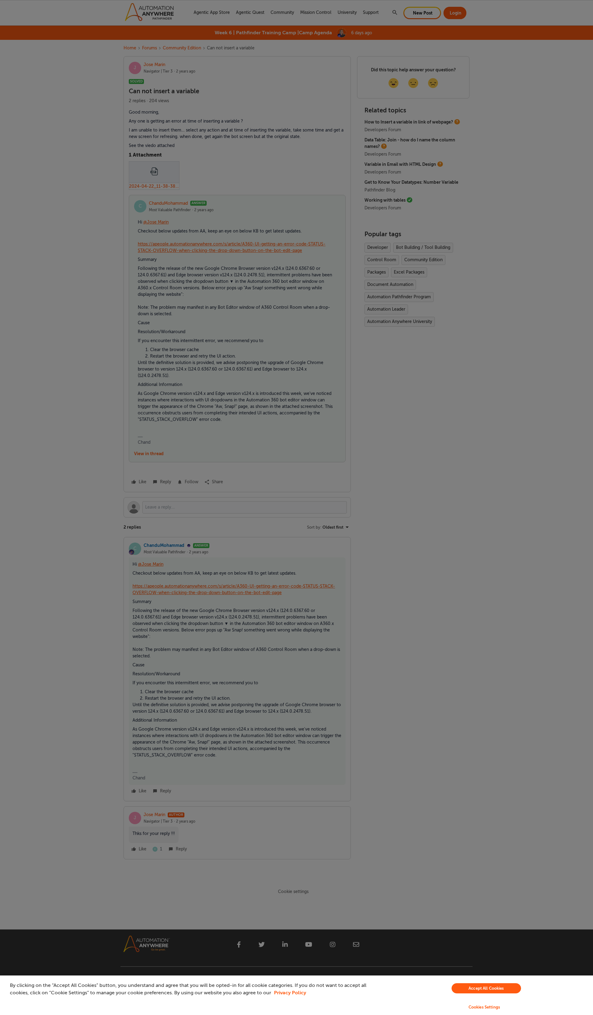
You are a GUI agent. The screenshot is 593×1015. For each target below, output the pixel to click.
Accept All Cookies (486, 988)
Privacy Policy (290, 993)
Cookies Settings (484, 1007)
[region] (296, 995)
